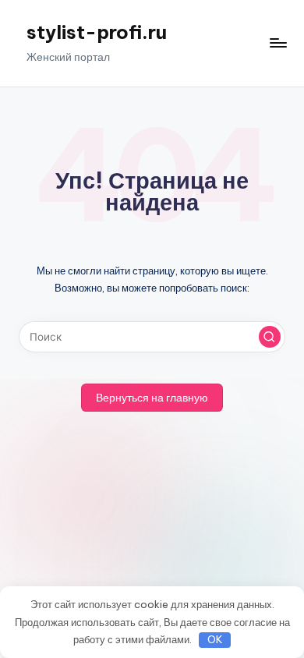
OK (215, 639)
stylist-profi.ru (97, 32)
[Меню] (277, 43)
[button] (270, 337)
